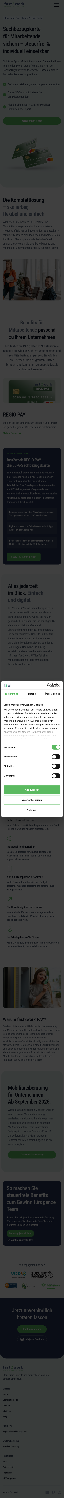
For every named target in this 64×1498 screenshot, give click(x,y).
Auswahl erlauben (32, 800)
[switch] (56, 756)
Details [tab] (32, 693)
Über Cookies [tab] (52, 693)
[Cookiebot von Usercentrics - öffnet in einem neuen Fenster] (46, 685)
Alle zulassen (32, 789)
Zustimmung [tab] (11, 693)
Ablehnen (32, 810)
